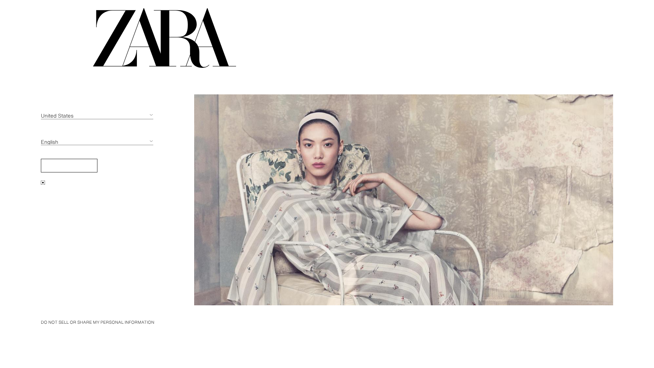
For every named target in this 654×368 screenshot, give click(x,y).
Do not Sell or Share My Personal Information (97, 322)
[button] (69, 165)
